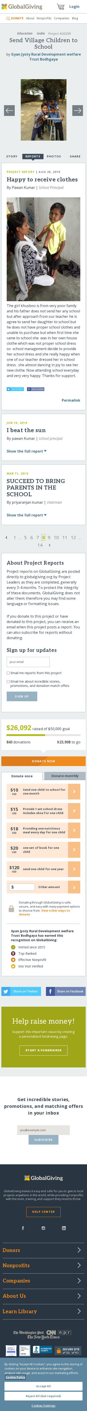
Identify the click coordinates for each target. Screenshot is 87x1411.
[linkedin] (64, 1227)
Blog (75, 18)
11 (64, 537)
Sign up (22, 696)
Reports (33, 156)
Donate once (22, 776)
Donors (11, 1251)
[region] (43, 1384)
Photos (54, 156)
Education (24, 33)
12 (73, 537)
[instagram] (43, 1227)
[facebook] (23, 1227)
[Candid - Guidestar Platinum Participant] (26, 1350)
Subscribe (43, 1140)
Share (75, 156)
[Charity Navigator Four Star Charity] (12, 1350)
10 (56, 537)
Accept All (43, 1386)
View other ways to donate (44, 912)
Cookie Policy (15, 1377)
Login (74, 6)
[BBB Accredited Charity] (43, 1351)
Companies (61, 18)
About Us (14, 1296)
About (30, 18)
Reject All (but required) (43, 1396)
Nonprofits (44, 18)
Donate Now (43, 761)
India (41, 33)
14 (39, 545)
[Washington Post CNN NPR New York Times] (44, 1335)
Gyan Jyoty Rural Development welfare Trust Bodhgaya (46, 57)
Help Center (43, 1212)
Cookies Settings (43, 1406)
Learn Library (20, 1312)
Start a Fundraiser (43, 1050)
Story (11, 156)
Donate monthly (65, 776)
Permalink (71, 400)
